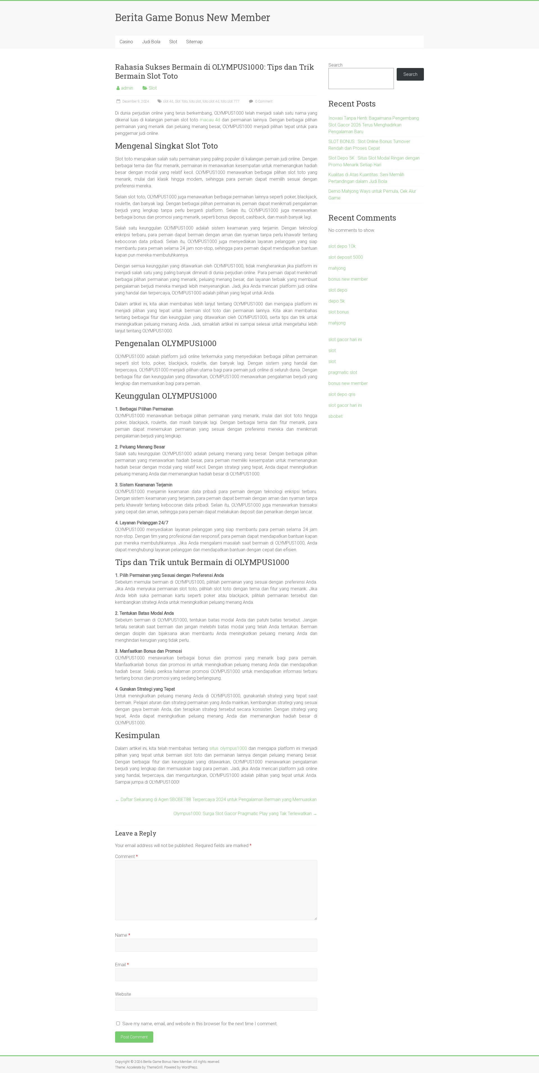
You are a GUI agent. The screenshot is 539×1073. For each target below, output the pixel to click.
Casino (126, 41)
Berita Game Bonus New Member (192, 17)
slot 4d (168, 101)
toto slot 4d (211, 101)
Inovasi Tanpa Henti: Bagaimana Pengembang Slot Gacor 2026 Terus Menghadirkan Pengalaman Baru (373, 124)
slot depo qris (341, 394)
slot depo (337, 290)
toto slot (195, 101)
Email (122, 964)
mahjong (337, 268)
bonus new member (348, 279)
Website (123, 994)
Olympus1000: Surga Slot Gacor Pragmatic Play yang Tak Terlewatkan (245, 813)
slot (332, 350)
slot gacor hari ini (345, 339)
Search (335, 65)
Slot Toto (181, 101)
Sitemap (194, 41)
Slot (173, 41)
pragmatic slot (342, 372)
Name (122, 935)
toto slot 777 (230, 101)
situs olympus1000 (228, 748)
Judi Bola (151, 41)
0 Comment (263, 101)
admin (127, 88)
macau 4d (210, 120)
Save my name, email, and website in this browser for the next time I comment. (200, 1023)
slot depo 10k (342, 246)
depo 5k (336, 301)
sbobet (335, 416)
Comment (126, 856)
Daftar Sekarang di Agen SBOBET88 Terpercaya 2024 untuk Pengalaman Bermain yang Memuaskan (216, 799)
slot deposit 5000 (345, 257)
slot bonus (338, 312)
